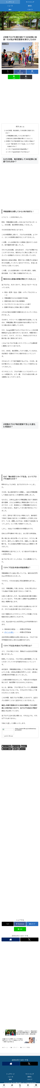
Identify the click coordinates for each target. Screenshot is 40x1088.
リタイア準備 (7, 746)
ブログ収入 (17, 746)
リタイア (22, 749)
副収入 (24, 746)
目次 (17, 126)
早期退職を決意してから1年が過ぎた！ (19, 136)
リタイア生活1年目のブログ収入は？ (18, 152)
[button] (26, 77)
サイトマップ (30, 1074)
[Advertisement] (20, 101)
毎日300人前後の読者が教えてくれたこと (20, 138)
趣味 (16, 749)
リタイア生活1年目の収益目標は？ (17, 149)
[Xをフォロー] (29, 939)
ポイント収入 (9, 632)
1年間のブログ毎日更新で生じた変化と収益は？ (20, 141)
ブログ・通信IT (8, 749)
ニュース (10, 1077)
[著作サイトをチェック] (11, 939)
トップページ (10, 1074)
